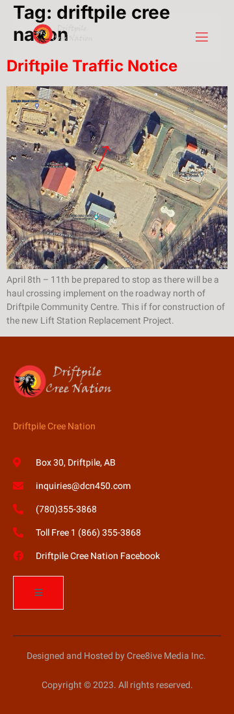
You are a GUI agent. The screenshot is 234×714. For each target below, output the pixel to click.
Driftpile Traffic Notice (91, 65)
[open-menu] (201, 37)
